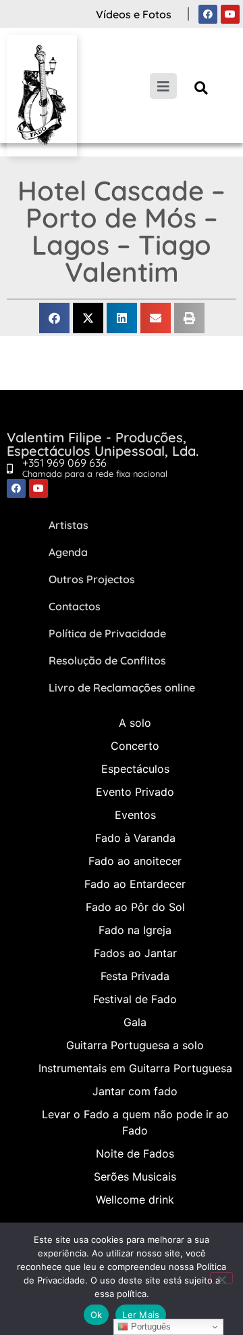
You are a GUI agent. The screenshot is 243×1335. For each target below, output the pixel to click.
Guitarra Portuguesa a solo (135, 1045)
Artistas (68, 525)
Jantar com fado (135, 1091)
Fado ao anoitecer (135, 861)
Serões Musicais (135, 1176)
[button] (201, 88)
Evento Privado (135, 792)
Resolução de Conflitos (107, 660)
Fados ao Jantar (135, 953)
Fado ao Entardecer (135, 884)
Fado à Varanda (135, 838)
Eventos (135, 815)
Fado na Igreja (135, 930)
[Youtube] (230, 14)
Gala (135, 1022)
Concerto (135, 746)
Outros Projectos (92, 579)
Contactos (75, 606)
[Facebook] (207, 14)
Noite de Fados (135, 1153)
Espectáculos (135, 769)
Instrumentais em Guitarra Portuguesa (135, 1068)
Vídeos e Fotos (133, 14)
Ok (96, 1314)
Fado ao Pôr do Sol (135, 907)
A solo (135, 722)
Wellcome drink (135, 1199)
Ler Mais (140, 1314)
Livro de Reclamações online (122, 687)
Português (149, 1326)
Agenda (68, 552)
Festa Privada (135, 976)
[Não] (221, 1278)
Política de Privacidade (107, 633)
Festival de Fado (135, 999)
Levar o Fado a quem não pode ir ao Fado (135, 1122)
